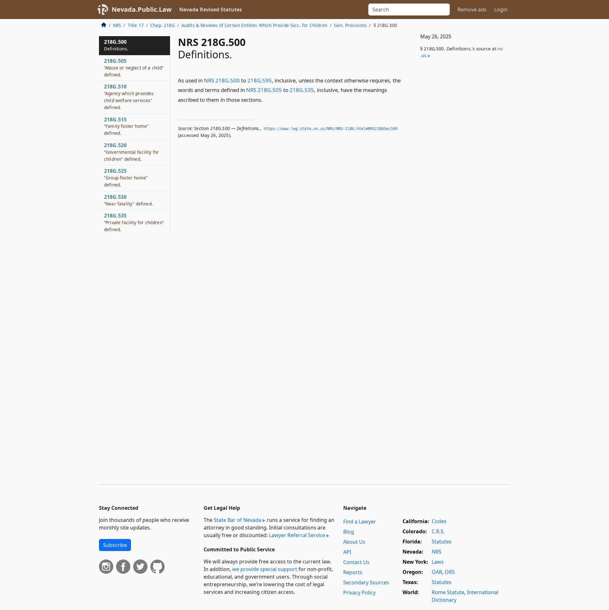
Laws (438, 561)
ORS (450, 571)
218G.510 (129, 96)
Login (501, 9)
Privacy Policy (359, 592)
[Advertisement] (462, 169)
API (347, 551)
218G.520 (131, 152)
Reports (352, 572)
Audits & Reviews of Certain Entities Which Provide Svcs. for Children (254, 25)
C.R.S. (438, 531)
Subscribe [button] (115, 545)
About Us (354, 541)
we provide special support (264, 569)
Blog (348, 531)
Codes (439, 521)
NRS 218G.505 (264, 90)
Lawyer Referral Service (297, 535)
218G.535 (302, 90)
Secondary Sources (366, 582)
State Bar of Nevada (237, 519)
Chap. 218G (162, 25)
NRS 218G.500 (222, 80)
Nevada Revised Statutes (210, 9)
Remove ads (472, 9)
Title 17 (136, 25)
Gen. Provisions (350, 25)
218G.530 (128, 200)
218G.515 (126, 126)
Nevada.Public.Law (142, 9)
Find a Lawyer (359, 521)
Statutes (442, 541)
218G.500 (116, 45)
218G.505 (134, 67)
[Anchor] (266, 99)
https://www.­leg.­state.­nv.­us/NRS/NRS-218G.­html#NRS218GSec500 (330, 129)
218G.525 (125, 177)
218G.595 (259, 80)
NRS (117, 25)
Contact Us (356, 562)
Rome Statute (448, 592)
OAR (437, 571)
